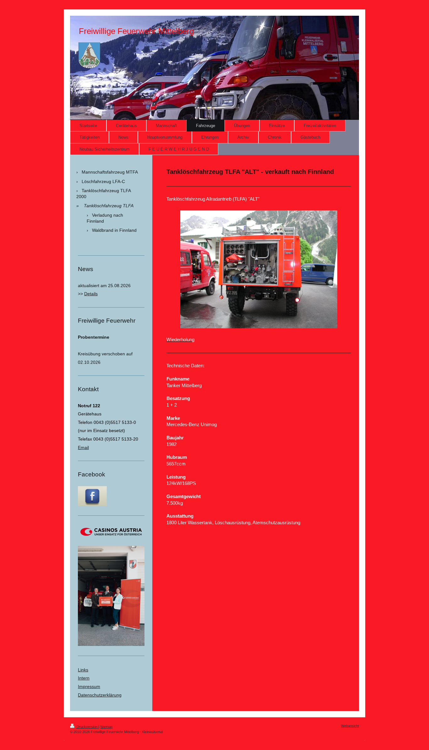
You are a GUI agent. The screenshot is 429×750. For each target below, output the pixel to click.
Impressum (89, 686)
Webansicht (350, 726)
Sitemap (106, 727)
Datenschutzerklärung (100, 694)
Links (83, 669)
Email (83, 447)
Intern (84, 678)
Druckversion (87, 727)
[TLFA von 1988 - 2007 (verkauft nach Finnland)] (258, 269)
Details (91, 293)
